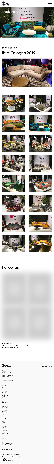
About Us (4, 403)
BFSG (3, 442)
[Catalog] (49, 15)
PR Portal (4, 423)
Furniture (5, 386)
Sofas (3, 387)
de (49, 366)
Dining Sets (4, 391)
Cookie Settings (5, 446)
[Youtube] (13, 460)
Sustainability (5, 412)
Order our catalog (6, 433)
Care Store (4, 427)
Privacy (3, 441)
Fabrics (3, 399)
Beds (3, 390)
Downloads (4, 420)
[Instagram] (10, 460)
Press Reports (5, 410)
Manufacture (5, 406)
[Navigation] (50, 3)
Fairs (3, 415)
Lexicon (3, 422)
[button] (4, 459)
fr (51, 366)
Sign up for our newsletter (7, 435)
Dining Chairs (5, 394)
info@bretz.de (6, 382)
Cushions (4, 397)
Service (4, 418)
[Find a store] (49, 12)
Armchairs (4, 388)
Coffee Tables (5, 395)
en (47, 366)
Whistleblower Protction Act (8, 443)
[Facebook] (9, 460)
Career (3, 408)
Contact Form (5, 432)
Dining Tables (5, 392)
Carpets (3, 396)
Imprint (3, 439)
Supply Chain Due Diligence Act (8, 444)
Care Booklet (4, 426)
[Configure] (49, 19)
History (3, 405)
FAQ (3, 421)
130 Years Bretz (5, 407)
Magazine (4, 414)
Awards (3, 411)
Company (5, 402)
